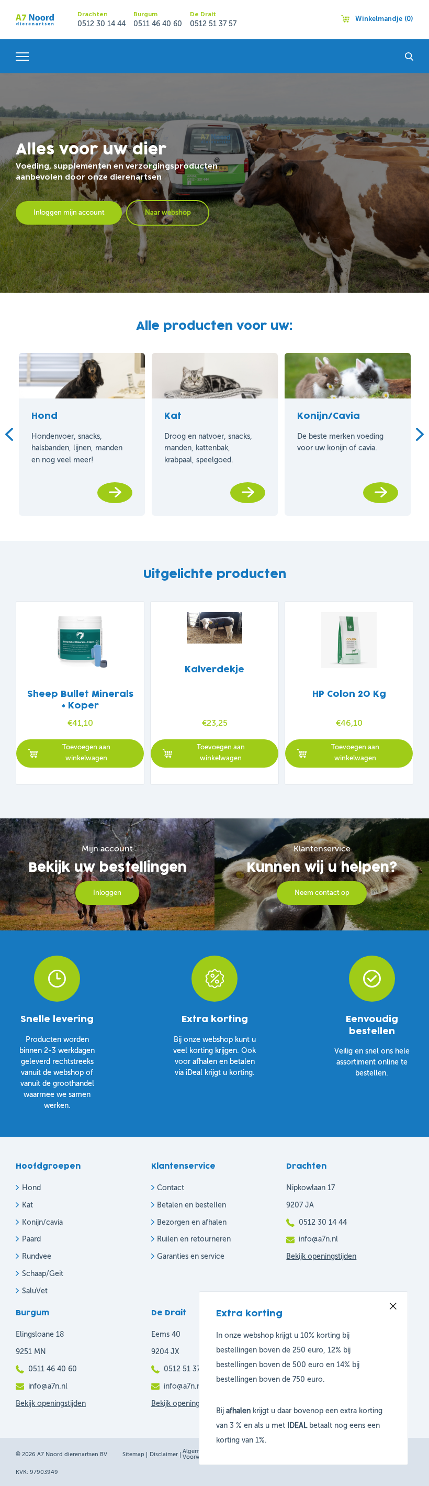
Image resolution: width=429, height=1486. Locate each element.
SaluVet (35, 1291)
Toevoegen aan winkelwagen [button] (86, 753)
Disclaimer (164, 1455)
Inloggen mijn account (69, 212)
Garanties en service (190, 1256)
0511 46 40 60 (157, 24)
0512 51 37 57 (213, 24)
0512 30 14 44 (101, 24)
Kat (27, 1205)
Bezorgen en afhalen (192, 1222)
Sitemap (133, 1455)
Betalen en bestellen (191, 1205)
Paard (31, 1239)
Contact (170, 1188)
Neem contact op (322, 893)
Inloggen (107, 893)
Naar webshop (168, 212)
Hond (31, 1188)
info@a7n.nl (318, 1239)
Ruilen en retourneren (194, 1239)
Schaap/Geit (42, 1274)
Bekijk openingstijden (321, 1256)
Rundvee (36, 1256)
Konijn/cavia (42, 1222)
